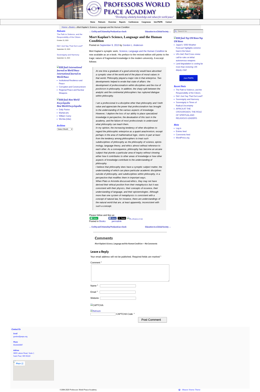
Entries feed (181, 131)
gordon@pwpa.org (20, 337)
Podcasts (101, 22)
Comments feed (183, 134)
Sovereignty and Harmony (68, 55)
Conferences (134, 22)
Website (94, 298)
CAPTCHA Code (124, 314)
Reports (122, 22)
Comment (96, 262)
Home (92, 22)
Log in (178, 128)
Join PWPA (158, 22)
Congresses (146, 22)
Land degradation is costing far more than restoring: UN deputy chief (189, 66)
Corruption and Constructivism (72, 87)
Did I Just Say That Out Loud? (70, 46)
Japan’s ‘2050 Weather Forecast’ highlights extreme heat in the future (188, 48)
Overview (112, 22)
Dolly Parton (64, 109)
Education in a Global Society (158, 32)
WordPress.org (182, 138)
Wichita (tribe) (65, 119)
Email (94, 292)
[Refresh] (95, 311)
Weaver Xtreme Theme (191, 390)
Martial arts (64, 113)
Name (94, 285)
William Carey (65, 116)
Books (72, 27)
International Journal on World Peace (69, 75)
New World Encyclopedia (69, 106)
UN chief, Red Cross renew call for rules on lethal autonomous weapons (188, 57)
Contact (169, 22)
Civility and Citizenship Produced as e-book (107, 32)
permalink (117, 221)
